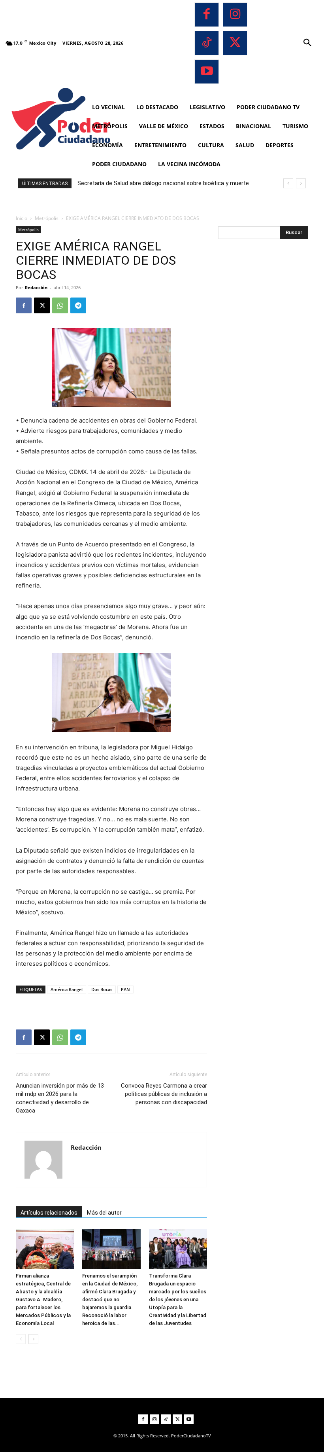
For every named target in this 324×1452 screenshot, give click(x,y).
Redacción (36, 287)
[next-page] (33, 1339)
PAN (125, 989)
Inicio (21, 218)
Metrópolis (46, 218)
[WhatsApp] (60, 305)
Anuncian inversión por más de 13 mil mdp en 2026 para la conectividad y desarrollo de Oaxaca (60, 1098)
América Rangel (67, 989)
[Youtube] (206, 71)
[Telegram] (78, 305)
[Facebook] (206, 14)
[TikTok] (206, 43)
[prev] (288, 183)
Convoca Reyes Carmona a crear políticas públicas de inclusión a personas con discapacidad (164, 1094)
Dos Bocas (101, 989)
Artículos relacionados (49, 1212)
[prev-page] (21, 1339)
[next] (301, 183)
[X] (235, 43)
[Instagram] (235, 14)
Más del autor (104, 1212)
